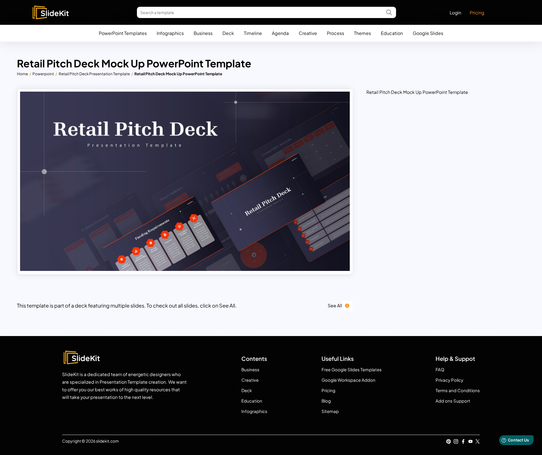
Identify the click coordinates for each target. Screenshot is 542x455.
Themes (362, 33)
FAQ (440, 369)
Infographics (170, 33)
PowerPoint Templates (123, 33)
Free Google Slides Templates (352, 369)
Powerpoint (43, 73)
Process (335, 33)
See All (335, 305)
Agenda (280, 33)
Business (203, 33)
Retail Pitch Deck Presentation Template (94, 73)
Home (22, 73)
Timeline (253, 33)
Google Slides (428, 33)
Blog (326, 400)
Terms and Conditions (458, 390)
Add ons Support (453, 400)
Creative (308, 33)
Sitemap (330, 411)
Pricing (477, 12)
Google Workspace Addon (348, 380)
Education (392, 33)
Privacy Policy (449, 380)
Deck (228, 33)
